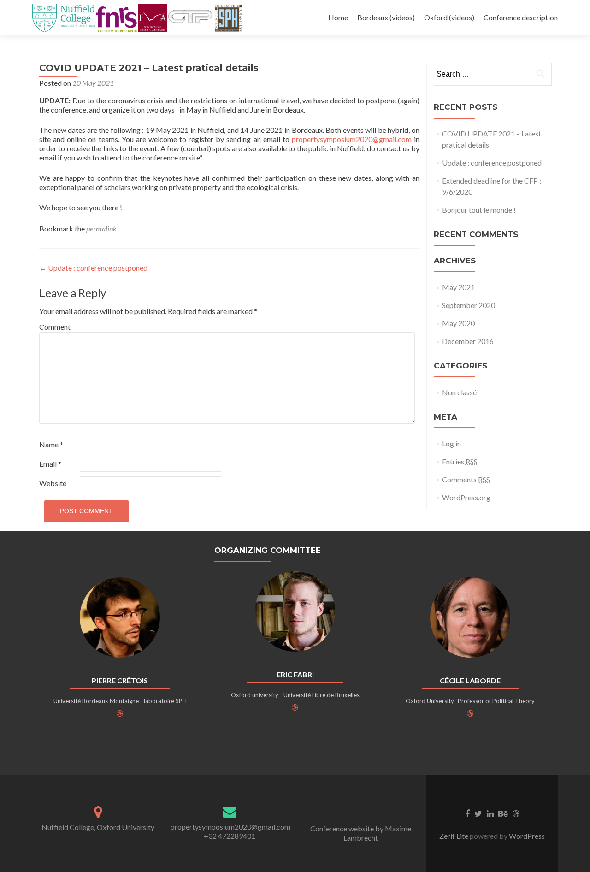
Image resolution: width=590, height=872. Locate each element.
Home (338, 17)
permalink (101, 228)
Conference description (521, 17)
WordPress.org (466, 497)
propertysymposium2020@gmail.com (352, 139)
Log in (451, 443)
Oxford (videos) (449, 17)
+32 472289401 (229, 835)
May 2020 (458, 323)
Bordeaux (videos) (386, 17)
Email (50, 463)
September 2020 (468, 305)
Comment (55, 326)
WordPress (526, 835)
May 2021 (458, 287)
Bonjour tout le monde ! (479, 209)
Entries (460, 461)
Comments (466, 479)
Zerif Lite (454, 835)
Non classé (459, 392)
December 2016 (468, 341)
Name (51, 444)
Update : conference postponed (93, 267)
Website (52, 483)
